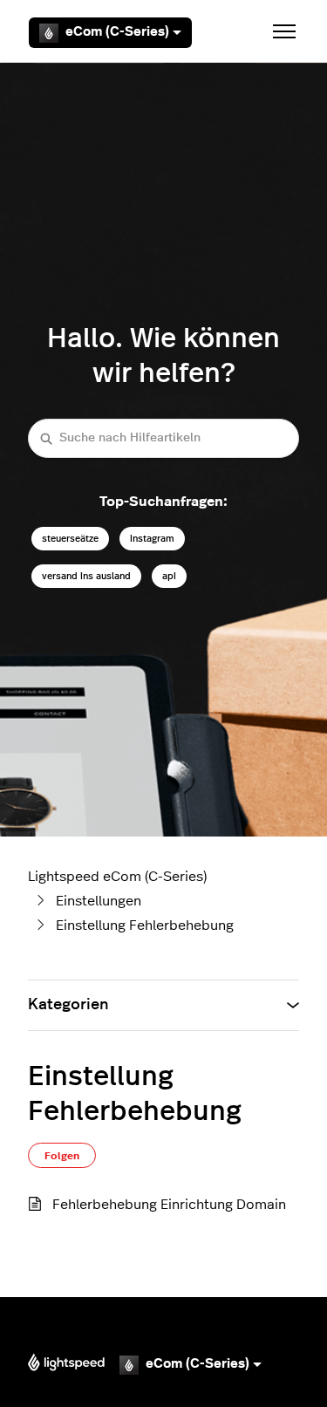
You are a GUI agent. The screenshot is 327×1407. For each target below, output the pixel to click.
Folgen (61, 1156)
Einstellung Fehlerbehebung (145, 925)
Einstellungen (98, 901)
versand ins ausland (86, 576)
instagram (152, 538)
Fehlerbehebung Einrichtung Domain (169, 1205)
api (169, 576)
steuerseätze (70, 538)
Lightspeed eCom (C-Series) (117, 877)
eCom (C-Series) (117, 31)
